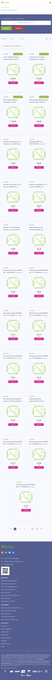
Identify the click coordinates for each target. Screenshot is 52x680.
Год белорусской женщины (8, 616)
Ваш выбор (4, 640)
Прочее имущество (6, 637)
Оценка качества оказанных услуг (10, 619)
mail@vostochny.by (40, 659)
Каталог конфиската (6, 629)
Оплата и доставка (6, 613)
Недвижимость (5, 635)
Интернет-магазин (6, 643)
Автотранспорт (5, 632)
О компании (4, 626)
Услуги (3, 646)
